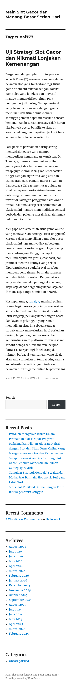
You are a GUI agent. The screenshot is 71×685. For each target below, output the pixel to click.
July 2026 (15, 551)
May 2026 (16, 561)
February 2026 (19, 575)
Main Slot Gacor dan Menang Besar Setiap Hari (33, 14)
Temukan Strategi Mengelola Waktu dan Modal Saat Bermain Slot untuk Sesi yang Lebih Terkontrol (37, 477)
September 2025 (20, 599)
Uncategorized (19, 661)
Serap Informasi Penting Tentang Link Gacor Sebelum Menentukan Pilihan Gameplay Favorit (35, 462)
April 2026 (16, 566)
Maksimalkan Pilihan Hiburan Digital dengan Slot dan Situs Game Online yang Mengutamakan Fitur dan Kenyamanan (37, 448)
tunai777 (34, 301)
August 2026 (17, 546)
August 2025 (17, 604)
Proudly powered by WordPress (23, 678)
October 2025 (18, 595)
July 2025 (15, 609)
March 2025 (17, 628)
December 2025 (19, 585)
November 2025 (20, 590)
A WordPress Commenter (23, 519)
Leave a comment (48, 378)
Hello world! (54, 519)
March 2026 (17, 571)
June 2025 (16, 614)
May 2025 (15, 619)
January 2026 (18, 580)
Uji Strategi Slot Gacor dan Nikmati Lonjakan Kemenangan (33, 58)
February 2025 (19, 633)
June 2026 (16, 556)
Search (10, 397)
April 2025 (16, 624)
